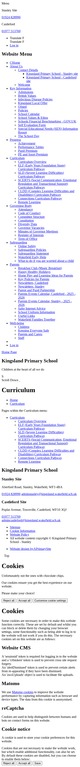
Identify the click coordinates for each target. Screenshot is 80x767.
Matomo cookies (22, 692)
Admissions (25, 92)
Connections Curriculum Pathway (40, 198)
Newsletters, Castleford (33, 283)
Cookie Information (22, 531)
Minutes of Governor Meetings (38, 231)
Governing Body (21, 205)
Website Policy (19, 534)
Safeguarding (18, 242)
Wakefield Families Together (36, 319)
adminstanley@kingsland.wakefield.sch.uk (49, 494)
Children (23, 327)
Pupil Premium (27, 150)
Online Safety (27, 246)
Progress (15, 139)
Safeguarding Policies (32, 250)
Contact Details (28, 70)
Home (14, 400)
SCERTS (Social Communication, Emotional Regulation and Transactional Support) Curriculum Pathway (47, 183)
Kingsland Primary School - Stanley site (52, 73)
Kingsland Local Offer (32, 103)
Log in (14, 45)
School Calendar (29, 114)
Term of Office (27, 239)
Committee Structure (31, 217)
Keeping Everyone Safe (33, 330)
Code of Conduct (29, 213)
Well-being (17, 323)
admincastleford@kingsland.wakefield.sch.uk (31, 520)
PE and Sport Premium (33, 154)
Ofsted (22, 106)
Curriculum (17, 158)
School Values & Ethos (33, 117)
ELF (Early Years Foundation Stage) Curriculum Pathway (41, 167)
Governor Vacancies (31, 228)
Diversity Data (27, 224)
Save (37, 763)
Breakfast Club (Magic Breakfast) (40, 268)
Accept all (24, 600)
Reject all (8, 600)
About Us (16, 66)
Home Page (9, 352)
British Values (27, 95)
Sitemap (15, 527)
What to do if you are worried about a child (46, 261)
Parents (14, 264)
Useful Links (26, 316)
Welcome (24, 84)
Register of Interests (31, 235)
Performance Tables (31, 147)
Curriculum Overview (32, 161)
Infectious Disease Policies (35, 99)
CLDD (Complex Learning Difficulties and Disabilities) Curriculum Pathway (46, 192)
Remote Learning (29, 202)
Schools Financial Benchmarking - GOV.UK (47, 121)
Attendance (25, 209)
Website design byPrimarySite (30, 549)
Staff (21, 338)
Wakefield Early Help (32, 257)
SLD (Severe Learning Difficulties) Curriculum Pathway (41, 174)
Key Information (20, 88)
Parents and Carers (30, 334)
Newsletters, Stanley (31, 286)
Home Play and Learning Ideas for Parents (45, 275)
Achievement (26, 143)
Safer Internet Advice (32, 308)
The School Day (28, 136)
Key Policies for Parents (33, 279)
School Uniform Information (36, 312)
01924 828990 (11, 17)
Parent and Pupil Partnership (36, 290)
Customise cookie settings (50, 600)
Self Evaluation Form (32, 125)
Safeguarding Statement (33, 253)
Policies (23, 110)
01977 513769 (11, 31)
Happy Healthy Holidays (34, 272)
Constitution (26, 220)
